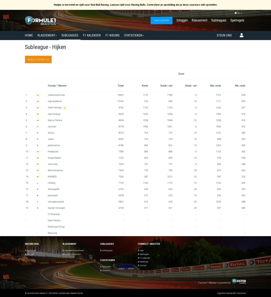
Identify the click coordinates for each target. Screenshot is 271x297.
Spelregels (237, 20)
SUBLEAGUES (69, 35)
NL (238, 13)
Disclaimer (241, 293)
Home (29, 35)
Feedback (144, 262)
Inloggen (182, 20)
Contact (143, 265)
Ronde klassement (72, 254)
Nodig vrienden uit (38, 59)
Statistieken (133, 35)
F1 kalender (92, 35)
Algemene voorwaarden (226, 293)
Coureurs (106, 270)
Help (142, 250)
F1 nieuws (112, 35)
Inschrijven (31, 250)
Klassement (199, 20)
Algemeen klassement (74, 250)
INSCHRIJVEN (161, 20)
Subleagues (218, 20)
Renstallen (106, 267)
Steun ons (224, 35)
